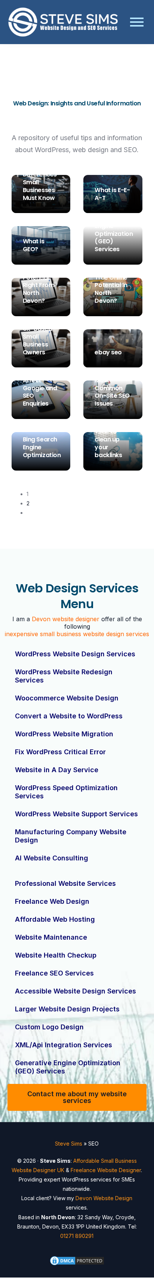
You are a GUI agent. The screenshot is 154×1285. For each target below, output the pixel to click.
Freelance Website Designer (106, 1170)
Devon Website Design (104, 1198)
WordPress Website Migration (64, 734)
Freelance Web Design (52, 901)
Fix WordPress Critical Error (60, 752)
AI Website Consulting (51, 858)
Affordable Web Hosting (55, 919)
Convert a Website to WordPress (69, 716)
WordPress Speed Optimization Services (66, 792)
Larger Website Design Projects (67, 1009)
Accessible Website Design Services (75, 991)
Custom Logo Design (49, 1027)
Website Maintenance (51, 937)
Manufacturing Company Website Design (70, 836)
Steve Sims (37, 209)
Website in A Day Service (56, 770)
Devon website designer (65, 619)
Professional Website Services (65, 883)
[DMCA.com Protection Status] (77, 1260)
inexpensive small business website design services (77, 634)
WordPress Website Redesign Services (64, 676)
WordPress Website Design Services (75, 654)
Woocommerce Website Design (66, 698)
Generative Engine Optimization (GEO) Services (67, 1067)
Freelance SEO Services (54, 973)
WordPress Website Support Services (76, 814)
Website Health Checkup (55, 955)
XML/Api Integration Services (63, 1045)
